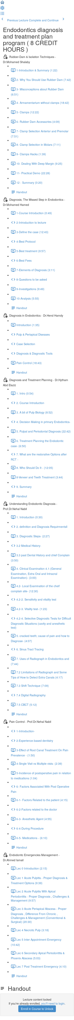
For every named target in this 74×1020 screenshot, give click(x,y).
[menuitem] (2, 9)
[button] (2, 4)
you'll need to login (53, 1003)
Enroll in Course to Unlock (37, 1009)
